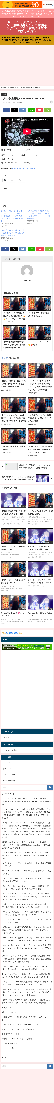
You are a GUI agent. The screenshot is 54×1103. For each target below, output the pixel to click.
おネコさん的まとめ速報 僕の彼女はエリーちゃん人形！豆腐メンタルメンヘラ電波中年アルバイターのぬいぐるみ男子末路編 (26, 801)
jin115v (27, 280)
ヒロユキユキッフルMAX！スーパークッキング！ (21, 1024)
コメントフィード (10, 774)
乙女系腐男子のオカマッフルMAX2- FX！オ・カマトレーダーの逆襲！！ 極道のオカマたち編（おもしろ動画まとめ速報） (26, 855)
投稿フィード (8, 769)
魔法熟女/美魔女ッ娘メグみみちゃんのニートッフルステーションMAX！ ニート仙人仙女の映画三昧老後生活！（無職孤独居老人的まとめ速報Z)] (26, 845)
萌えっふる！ (7, 1007)
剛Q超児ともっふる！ (10, 1034)
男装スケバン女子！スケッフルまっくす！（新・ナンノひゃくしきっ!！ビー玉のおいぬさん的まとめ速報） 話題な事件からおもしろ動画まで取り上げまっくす (26, 896)
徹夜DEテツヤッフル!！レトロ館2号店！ (18, 1029)
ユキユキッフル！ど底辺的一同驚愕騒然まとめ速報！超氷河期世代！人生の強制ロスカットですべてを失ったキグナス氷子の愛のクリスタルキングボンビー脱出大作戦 (26, 992)
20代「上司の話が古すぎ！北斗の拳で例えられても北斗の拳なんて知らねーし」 (12, 232)
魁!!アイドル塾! (8, 1048)
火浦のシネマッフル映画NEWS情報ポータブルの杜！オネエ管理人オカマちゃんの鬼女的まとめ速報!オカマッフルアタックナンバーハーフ (26, 930)
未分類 (4, 94)
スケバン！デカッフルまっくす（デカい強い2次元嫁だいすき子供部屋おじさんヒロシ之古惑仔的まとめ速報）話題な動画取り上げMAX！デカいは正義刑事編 (26, 959)
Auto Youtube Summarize (23, 168)
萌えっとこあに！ (9, 1012)
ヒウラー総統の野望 (10, 1043)
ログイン (6, 763)
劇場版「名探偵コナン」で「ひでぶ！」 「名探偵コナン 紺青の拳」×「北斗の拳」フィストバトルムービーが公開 (12, 216)
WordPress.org (9, 780)
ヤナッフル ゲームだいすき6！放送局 (17, 1039)
